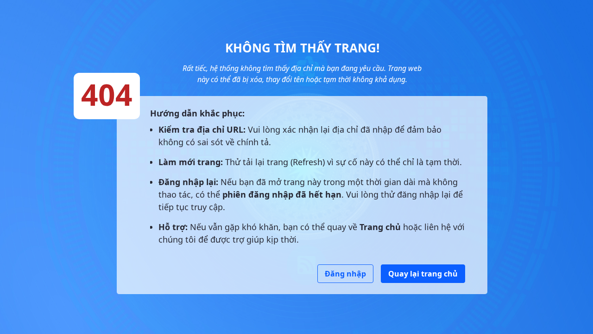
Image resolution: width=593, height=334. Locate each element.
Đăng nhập (345, 274)
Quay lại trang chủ (423, 274)
